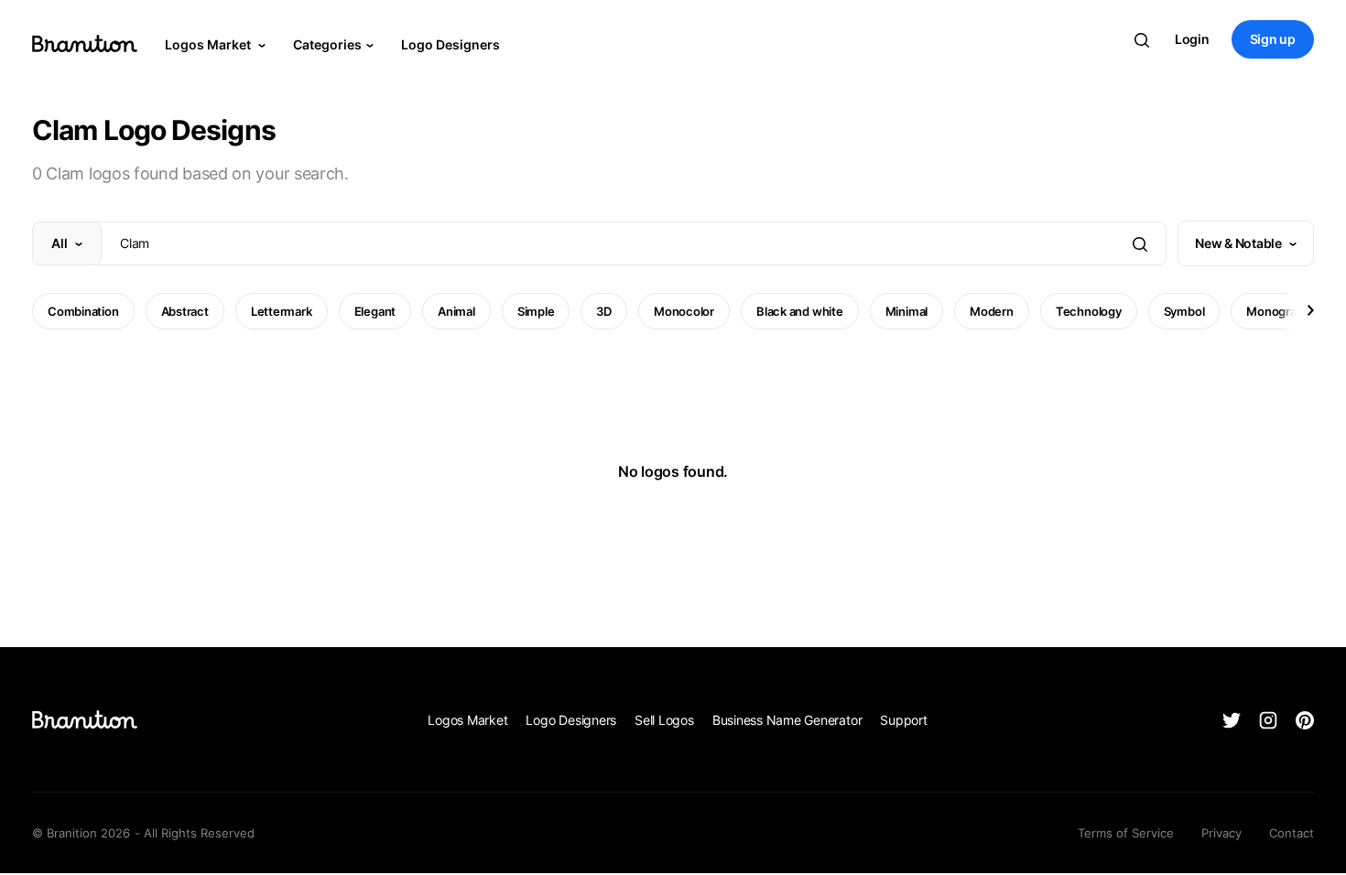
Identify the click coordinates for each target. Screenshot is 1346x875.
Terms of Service (1126, 833)
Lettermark (281, 311)
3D (604, 311)
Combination (83, 311)
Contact (1291, 833)
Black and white (799, 311)
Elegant (375, 311)
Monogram (1276, 311)
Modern (992, 311)
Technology (1089, 311)
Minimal (906, 311)
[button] (1309, 310)
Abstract (185, 311)
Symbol (1184, 311)
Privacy (1221, 833)
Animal (456, 311)
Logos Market (209, 44)
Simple (536, 311)
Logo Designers (450, 44)
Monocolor (684, 311)
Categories (327, 44)
